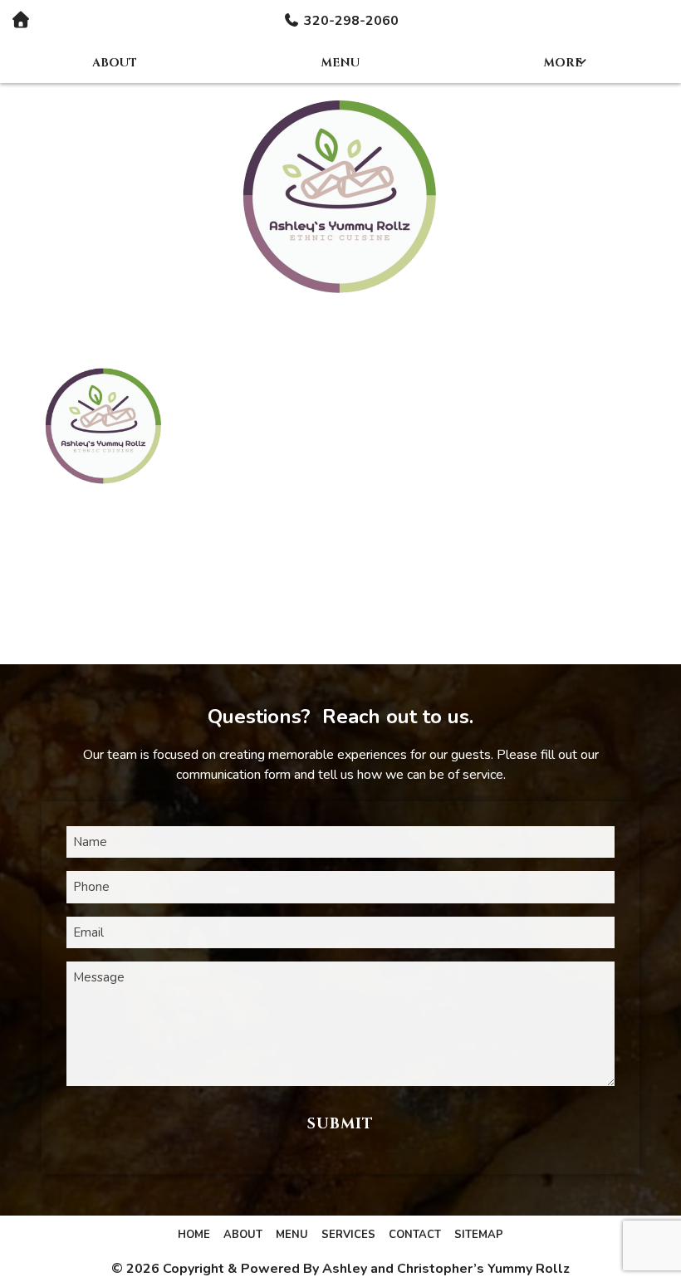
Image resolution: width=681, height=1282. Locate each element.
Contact (415, 1234)
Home (194, 1234)
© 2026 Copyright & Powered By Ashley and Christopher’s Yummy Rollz (340, 1269)
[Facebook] (104, 582)
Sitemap (478, 1234)
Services (348, 1234)
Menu (340, 63)
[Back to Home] (340, 193)
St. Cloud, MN (343, 456)
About (114, 63)
